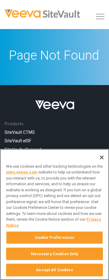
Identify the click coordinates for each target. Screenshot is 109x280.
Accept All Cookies (54, 270)
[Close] (101, 157)
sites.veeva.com (22, 172)
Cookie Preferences (54, 237)
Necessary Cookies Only (54, 254)
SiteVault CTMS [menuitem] (20, 132)
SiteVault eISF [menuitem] (18, 140)
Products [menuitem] (14, 123)
